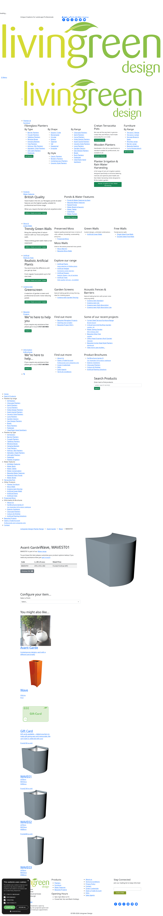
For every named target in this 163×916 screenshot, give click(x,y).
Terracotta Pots (99, 140)
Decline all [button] (22, 907)
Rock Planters (79, 155)
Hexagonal (54, 146)
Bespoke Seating (133, 146)
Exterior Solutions (93, 363)
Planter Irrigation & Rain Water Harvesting (108, 184)
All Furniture (129, 152)
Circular (53, 137)
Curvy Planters (79, 137)
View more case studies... (96, 348)
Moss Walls (11, 487)
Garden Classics (79, 148)
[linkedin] (80, 19)
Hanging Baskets (34, 142)
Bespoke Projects (10, 518)
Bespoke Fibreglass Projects (67, 320)
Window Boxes (33, 139)
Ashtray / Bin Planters (35, 146)
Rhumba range (132, 142)
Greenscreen (28, 287)
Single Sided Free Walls (125, 234)
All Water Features (71, 217)
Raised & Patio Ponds (14, 475)
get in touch (46, 557)
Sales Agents (61, 369)
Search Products (10, 396)
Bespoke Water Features (76, 203)
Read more (17, 890)
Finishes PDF (26, 571)
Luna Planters (79, 146)
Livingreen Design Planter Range (32, 529)
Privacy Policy (90, 884)
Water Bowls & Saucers (75, 207)
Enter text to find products (103, 382)
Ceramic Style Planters (59, 163)
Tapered (54, 142)
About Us (60, 358)
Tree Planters (32, 144)
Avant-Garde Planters (81, 142)
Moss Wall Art (62, 249)
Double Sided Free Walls (125, 237)
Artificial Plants (12, 493)
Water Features (60, 887)
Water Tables (72, 209)
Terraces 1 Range (133, 133)
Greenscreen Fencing (14, 489)
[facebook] (64, 19)
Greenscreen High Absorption (98, 305)
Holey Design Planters (82, 139)
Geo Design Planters (81, 151)
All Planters (29, 156)
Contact (7, 525)
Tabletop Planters (34, 137)
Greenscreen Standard (95, 301)
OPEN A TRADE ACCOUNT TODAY (35, 213)
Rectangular (55, 135)
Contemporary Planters (59, 161)
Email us (86, 17)
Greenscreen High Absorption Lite (99, 307)
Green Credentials (63, 365)
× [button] (28, 880)
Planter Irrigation (13, 460)
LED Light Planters (34, 151)
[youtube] (84, 19)
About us (89, 879)
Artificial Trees (12, 496)
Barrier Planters (33, 133)
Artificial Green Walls (94, 234)
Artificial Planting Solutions (96, 369)
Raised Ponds (72, 205)
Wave (61, 529)
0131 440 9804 (76, 17)
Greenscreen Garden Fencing (67, 297)
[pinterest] (76, 19)
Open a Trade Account (68, 361)
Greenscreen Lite (93, 303)
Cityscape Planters (80, 133)
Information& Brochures (27, 351)
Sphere (53, 139)
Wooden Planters (100, 156)
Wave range (42, 551)
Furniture (58, 885)
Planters (57, 883)
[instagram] (72, 19)
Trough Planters (33, 135)
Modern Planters (57, 159)
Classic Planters (56, 156)
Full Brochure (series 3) (99, 359)
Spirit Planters (79, 135)
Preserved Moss (63, 239)
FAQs (59, 367)
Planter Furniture (13, 484)
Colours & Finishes (93, 367)
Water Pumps (72, 214)
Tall (52, 144)
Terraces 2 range (133, 135)
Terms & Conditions (64, 372)
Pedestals (31, 153)
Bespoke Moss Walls (64, 251)
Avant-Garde (51, 529)
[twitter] (68, 19)
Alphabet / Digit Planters (36, 148)
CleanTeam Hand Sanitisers (17, 430)
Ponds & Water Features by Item (78, 200)
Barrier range (131, 144)
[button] (16, 911)
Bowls (76, 153)
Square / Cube (56, 133)
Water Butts (11, 466)
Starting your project (64, 323)
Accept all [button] (9, 907)
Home (6, 394)
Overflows (71, 212)
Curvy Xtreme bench (134, 148)
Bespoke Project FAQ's (65, 325)
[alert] (16, 896)
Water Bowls (11, 478)
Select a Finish (25, 598)
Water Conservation (14, 471)
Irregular (54, 148)
